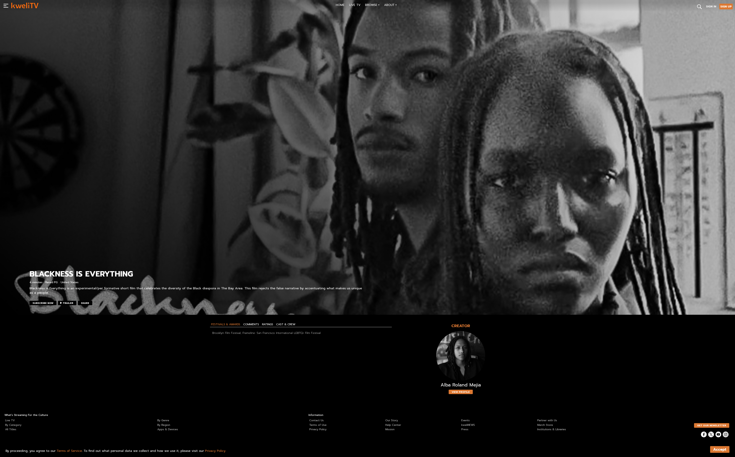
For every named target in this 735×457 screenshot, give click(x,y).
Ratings (267, 324)
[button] (372, 5)
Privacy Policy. (215, 451)
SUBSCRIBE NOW (43, 303)
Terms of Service (69, 451)
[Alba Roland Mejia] (460, 356)
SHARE (85, 303)
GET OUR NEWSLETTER (711, 425)
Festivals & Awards (225, 324)
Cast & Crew (285, 324)
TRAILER (68, 303)
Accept (719, 449)
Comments (251, 324)
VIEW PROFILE (461, 392)
